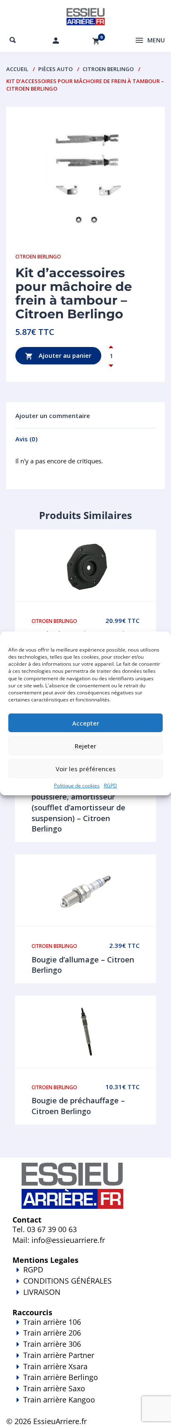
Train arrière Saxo (54, 1388)
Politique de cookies (77, 785)
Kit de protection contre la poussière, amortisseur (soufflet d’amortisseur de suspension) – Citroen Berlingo (80, 807)
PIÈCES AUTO (55, 69)
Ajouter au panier (64, 355)
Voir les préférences (86, 768)
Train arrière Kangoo (59, 1400)
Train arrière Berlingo (60, 1377)
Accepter (85, 722)
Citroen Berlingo (108, 69)
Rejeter (85, 745)
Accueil (17, 69)
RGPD (110, 785)
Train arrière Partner (58, 1355)
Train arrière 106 (52, 1322)
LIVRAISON (42, 1292)
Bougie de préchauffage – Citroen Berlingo (78, 1105)
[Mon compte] (55, 40)
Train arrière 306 (52, 1344)
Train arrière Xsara (55, 1366)
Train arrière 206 (52, 1333)
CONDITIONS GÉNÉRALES (67, 1281)
